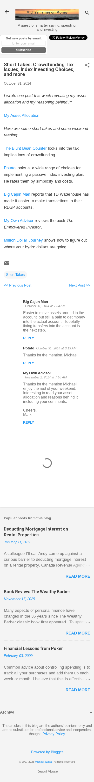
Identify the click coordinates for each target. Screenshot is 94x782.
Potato (9, 168)
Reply (28, 338)
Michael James (44, 761)
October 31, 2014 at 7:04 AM (45, 306)
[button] (87, 65)
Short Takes (15, 275)
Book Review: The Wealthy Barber (37, 591)
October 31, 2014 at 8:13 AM (56, 348)
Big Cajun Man (17, 194)
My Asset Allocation (21, 115)
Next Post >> (79, 285)
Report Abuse (47, 771)
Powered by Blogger (47, 752)
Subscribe (23, 50)
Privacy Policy (53, 734)
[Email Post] (7, 265)
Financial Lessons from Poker (33, 648)
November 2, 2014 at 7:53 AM (46, 377)
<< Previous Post (17, 285)
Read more (78, 576)
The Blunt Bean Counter (25, 148)
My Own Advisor (19, 220)
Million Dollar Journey (23, 240)
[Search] (87, 13)
